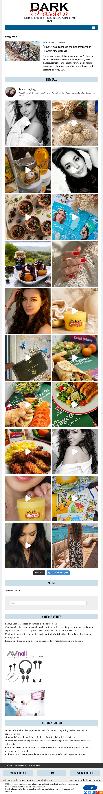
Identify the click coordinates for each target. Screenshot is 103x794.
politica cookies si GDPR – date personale (28, 786)
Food (45, 43)
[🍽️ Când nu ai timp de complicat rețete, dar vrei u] (75, 405)
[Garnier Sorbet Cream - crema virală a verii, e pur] (75, 311)
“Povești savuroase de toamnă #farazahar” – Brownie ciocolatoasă (69, 48)
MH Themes (37, 765)
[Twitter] (89, 791)
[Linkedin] (93, 791)
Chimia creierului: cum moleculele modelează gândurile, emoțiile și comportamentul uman (49, 627)
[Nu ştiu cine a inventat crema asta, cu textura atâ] (28, 498)
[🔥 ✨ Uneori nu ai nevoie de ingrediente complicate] (75, 358)
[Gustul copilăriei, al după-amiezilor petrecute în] (75, 123)
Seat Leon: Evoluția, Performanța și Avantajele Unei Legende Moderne (51, 754)
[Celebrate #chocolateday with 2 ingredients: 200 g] (28, 217)
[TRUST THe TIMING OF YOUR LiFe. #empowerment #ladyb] (28, 123)
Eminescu (9, 754)
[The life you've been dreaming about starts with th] (75, 170)
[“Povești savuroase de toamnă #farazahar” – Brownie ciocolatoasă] (22, 59)
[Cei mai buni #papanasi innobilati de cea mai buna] (28, 264)
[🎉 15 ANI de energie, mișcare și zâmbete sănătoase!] (75, 498)
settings (8, 791)
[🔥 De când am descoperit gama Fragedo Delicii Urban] (28, 405)
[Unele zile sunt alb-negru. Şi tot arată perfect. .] (75, 451)
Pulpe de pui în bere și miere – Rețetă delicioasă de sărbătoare (46, 737)
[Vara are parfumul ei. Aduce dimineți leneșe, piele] (28, 170)
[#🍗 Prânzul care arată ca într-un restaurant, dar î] (28, 451)
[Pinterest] (97, 791)
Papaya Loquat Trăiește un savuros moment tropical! (31, 623)
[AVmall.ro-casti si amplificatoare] (25, 681)
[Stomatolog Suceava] (25, 714)
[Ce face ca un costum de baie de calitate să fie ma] (75, 545)
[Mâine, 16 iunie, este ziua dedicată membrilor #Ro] (28, 358)
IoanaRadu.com (44, 779)
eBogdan (9, 737)
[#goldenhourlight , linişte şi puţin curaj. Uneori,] (28, 311)
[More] (101, 791)
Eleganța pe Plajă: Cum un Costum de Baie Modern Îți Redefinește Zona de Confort (45, 640)
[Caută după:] (48, 602)
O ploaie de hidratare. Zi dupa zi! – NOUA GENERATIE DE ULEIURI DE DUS (40, 630)
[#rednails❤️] (75, 264)
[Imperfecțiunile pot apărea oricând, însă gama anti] (75, 217)
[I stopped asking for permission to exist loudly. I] (28, 545)
